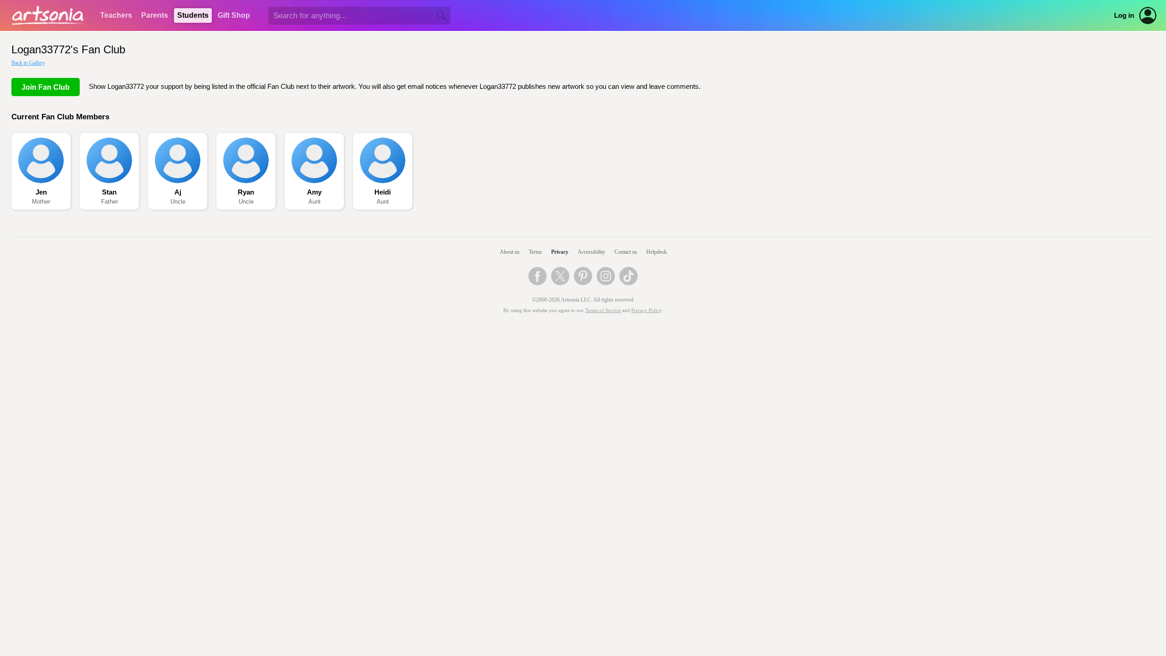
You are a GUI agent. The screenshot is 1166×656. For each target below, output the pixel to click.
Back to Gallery (28, 63)
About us (510, 252)
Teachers (116, 15)
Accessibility (591, 252)
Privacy (559, 252)
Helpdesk (656, 252)
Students (193, 15)
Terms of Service (603, 310)
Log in (1124, 15)
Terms (535, 252)
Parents (154, 15)
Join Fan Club (45, 87)
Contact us (625, 252)
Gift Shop (234, 15)
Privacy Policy (646, 310)
